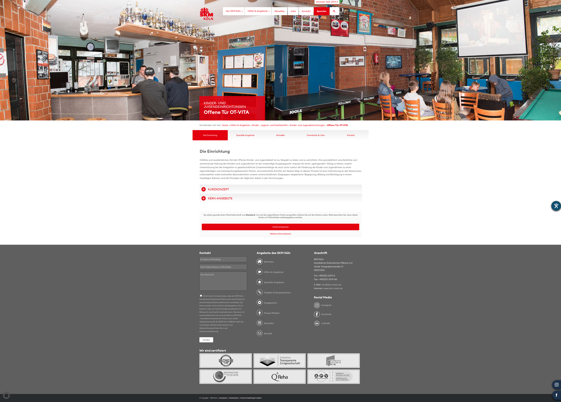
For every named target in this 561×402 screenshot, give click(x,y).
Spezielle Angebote (274, 282)
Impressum (223, 398)
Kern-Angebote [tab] (220, 198)
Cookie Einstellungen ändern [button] (251, 398)
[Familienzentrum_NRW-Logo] (333, 360)
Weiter (558, 60)
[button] (6, 395)
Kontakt (268, 333)
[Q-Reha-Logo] (279, 376)
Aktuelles (269, 323)
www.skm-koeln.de (333, 288)
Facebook (326, 314)
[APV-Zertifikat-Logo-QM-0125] (333, 376)
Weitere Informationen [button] (280, 234)
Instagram (326, 305)
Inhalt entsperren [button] (280, 227)
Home (225, 125)
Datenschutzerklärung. (209, 331)
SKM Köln (269, 261)
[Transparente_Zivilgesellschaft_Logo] (279, 360)
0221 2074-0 (332, 1)
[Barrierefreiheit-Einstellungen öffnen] (556, 206)
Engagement (270, 302)
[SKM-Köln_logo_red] (206, 18)
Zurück (2, 60)
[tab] (210, 135)
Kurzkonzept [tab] (218, 189)
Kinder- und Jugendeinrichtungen (307, 125)
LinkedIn (325, 323)
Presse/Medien (272, 313)
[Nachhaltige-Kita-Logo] (225, 376)
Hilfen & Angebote (240, 125)
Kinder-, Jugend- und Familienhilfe (270, 125)
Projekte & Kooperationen (277, 292)
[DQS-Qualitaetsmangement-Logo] (225, 360)
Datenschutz (233, 398)
